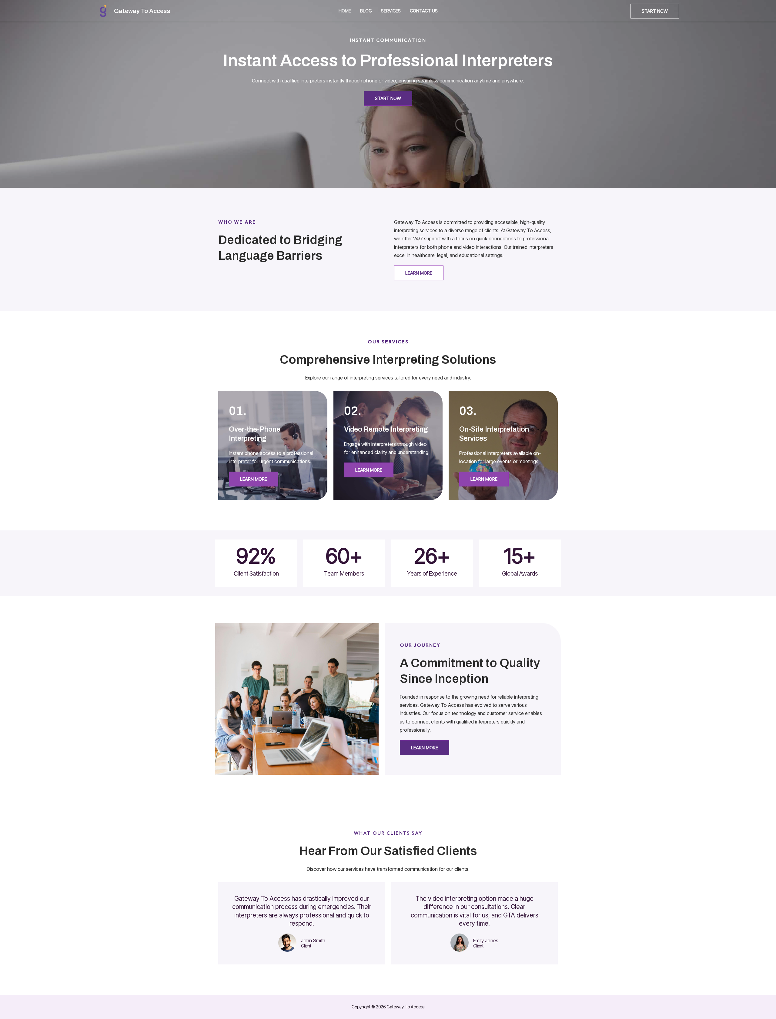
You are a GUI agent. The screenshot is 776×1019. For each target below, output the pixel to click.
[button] (654, 11)
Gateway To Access (142, 11)
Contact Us (424, 11)
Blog (366, 11)
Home (345, 11)
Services (391, 11)
